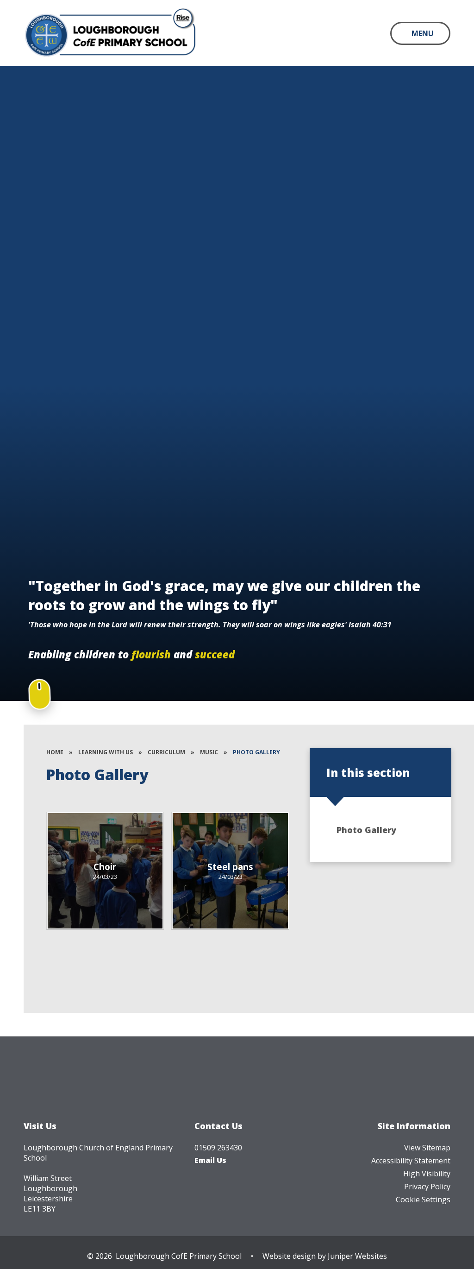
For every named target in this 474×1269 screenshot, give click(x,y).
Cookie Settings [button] (423, 1199)
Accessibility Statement (410, 1160)
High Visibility (426, 1173)
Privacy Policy (427, 1186)
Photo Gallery (256, 752)
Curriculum (166, 752)
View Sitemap (427, 1148)
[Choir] (105, 870)
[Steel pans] (230, 870)
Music (209, 752)
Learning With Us (105, 752)
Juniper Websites (357, 1256)
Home (54, 752)
